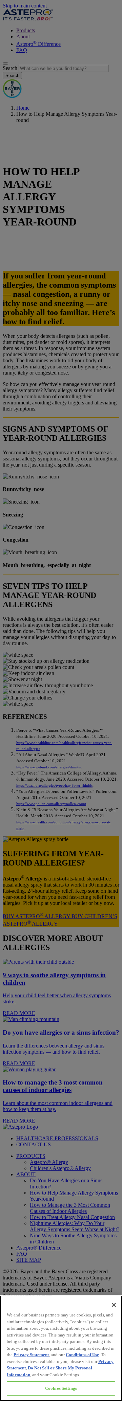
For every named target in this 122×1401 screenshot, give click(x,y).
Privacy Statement (31, 1354)
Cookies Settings (61, 1388)
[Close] (113, 1304)
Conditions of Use (82, 1354)
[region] (61, 1348)
